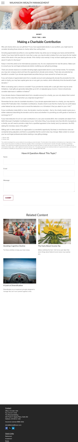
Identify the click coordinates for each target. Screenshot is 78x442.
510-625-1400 (14, 411)
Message (6, 180)
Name (5, 157)
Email (5, 168)
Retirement (8, 436)
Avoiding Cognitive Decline (14, 246)
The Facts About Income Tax (49, 246)
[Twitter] (10, 428)
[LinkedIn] (13, 428)
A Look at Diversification (13, 285)
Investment (8, 439)
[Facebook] (6, 428)
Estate (7, 441)
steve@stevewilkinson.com (13, 425)
